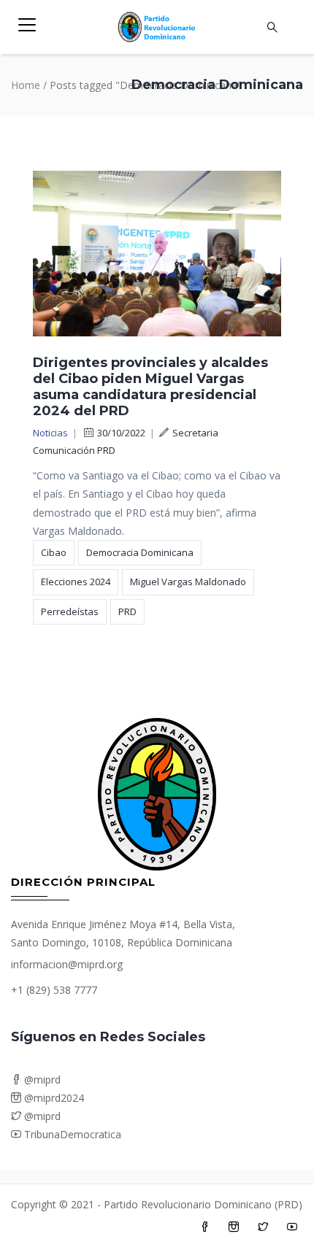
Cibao (53, 552)
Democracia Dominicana (140, 552)
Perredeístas (70, 611)
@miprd (41, 1079)
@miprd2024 (52, 1098)
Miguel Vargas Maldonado (188, 581)
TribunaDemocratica (71, 1134)
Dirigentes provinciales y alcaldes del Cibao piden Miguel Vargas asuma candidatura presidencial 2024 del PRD (150, 387)
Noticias (50, 432)
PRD (127, 611)
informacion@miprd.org (67, 964)
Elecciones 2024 (75, 581)
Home (25, 85)
